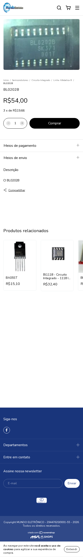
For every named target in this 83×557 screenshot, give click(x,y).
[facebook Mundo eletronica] (6, 430)
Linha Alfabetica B (62, 80)
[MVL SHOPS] (42, 537)
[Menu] (77, 8)
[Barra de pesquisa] (59, 8)
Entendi (71, 549)
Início (6, 80)
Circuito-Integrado (40, 80)
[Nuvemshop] (41, 533)
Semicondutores (20, 80)
